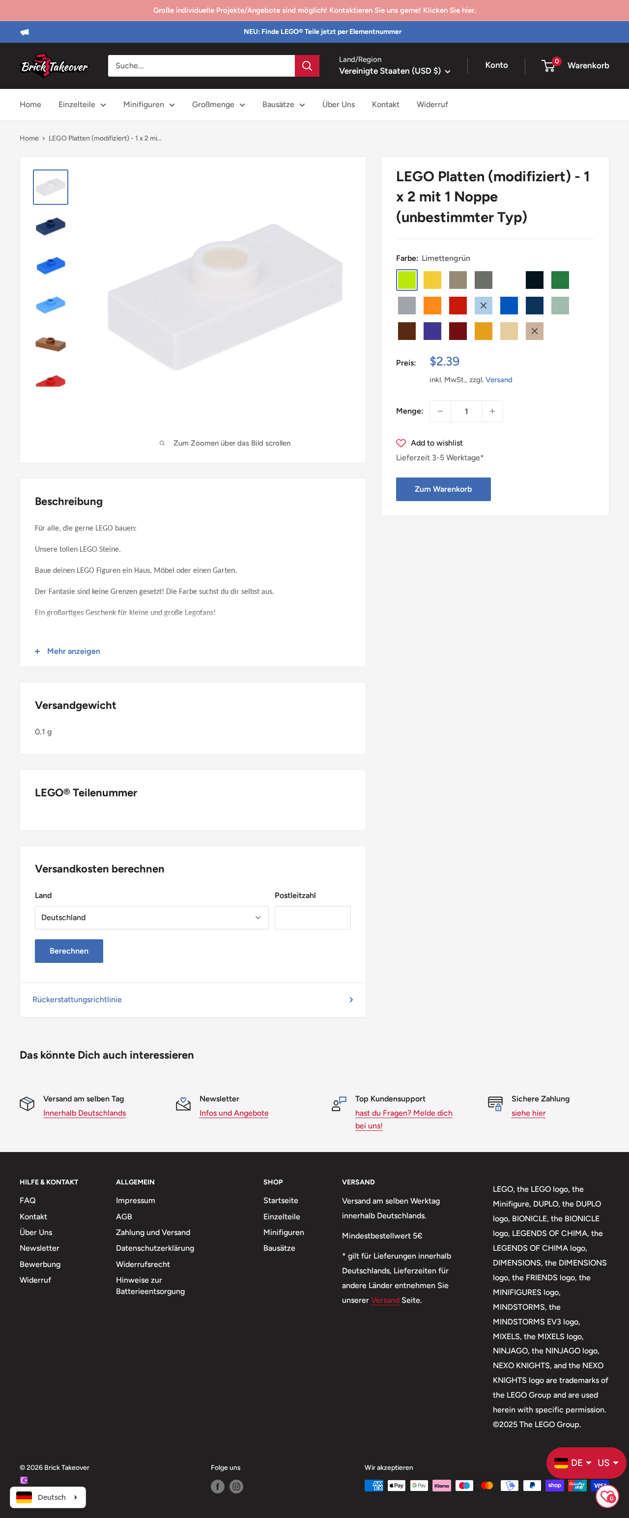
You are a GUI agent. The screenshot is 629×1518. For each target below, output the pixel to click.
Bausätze (278, 104)
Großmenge (213, 104)
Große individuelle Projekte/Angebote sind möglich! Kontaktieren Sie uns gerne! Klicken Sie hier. (314, 10)
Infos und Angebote (234, 1113)
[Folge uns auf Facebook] (218, 1486)
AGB (124, 1216)
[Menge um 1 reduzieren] (440, 411)
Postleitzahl (295, 895)
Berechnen (69, 951)
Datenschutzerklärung (155, 1248)
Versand (499, 379)
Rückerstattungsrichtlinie (77, 999)
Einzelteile (76, 104)
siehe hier (529, 1113)
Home (30, 104)
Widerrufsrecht (143, 1264)
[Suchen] (307, 66)
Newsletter (39, 1248)
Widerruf (432, 104)
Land (43, 895)
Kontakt (386, 104)
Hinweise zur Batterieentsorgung (150, 1285)
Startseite (280, 1200)
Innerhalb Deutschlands (84, 1113)
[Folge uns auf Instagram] (236, 1486)
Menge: (410, 411)
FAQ (28, 1200)
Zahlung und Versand (153, 1232)
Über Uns (338, 104)
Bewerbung (40, 1264)
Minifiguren (143, 104)
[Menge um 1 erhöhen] (492, 411)
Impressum (135, 1200)
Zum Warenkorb (443, 489)
